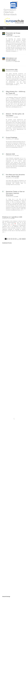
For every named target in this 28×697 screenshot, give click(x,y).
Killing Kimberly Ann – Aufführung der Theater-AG (15, 92)
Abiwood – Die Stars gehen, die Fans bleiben (15, 114)
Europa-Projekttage (11, 137)
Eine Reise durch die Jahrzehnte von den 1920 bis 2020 (15, 175)
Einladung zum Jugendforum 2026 (12, 217)
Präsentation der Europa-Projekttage (13, 34)
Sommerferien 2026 (11, 69)
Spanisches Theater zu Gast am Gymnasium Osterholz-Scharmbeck (15, 193)
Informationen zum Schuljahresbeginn (11, 59)
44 (20, 238)
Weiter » (23, 238)
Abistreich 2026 (10, 154)
